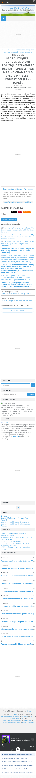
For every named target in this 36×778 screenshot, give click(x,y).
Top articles (24, 716)
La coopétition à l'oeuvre (21, 52)
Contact (32, 716)
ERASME (16, 436)
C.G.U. (23, 718)
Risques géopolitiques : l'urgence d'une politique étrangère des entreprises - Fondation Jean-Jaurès (18, 189)
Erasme (4, 516)
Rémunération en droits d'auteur (12, 720)
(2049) (16, 538)
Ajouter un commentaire (17, 310)
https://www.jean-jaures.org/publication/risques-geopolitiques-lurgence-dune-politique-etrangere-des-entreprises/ (18, 202)
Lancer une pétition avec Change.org (15, 522)
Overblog (29, 711)
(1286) (15, 544)
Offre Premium (27, 720)
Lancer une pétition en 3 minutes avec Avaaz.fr (15, 525)
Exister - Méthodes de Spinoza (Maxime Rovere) (15, 519)
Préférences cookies (28, 722)
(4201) (13, 534)
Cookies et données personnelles (11, 722)
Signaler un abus (14, 718)
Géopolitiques (7, 50)
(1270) (15, 548)
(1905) (11, 541)
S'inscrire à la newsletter (9, 219)
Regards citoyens (18, 8)
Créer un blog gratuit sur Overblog (9, 716)
